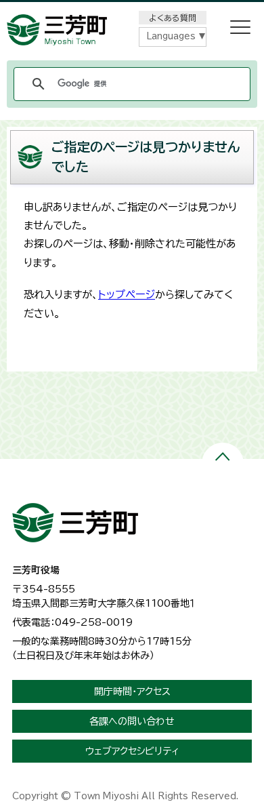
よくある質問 (172, 18)
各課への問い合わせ (132, 721)
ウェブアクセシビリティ (132, 751)
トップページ (126, 294)
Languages (171, 36)
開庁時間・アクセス (132, 691)
